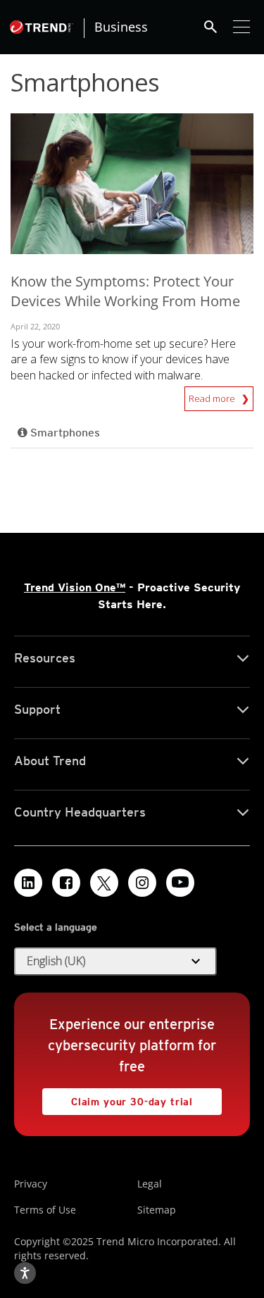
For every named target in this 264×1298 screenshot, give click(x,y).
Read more (212, 395)
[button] (115, 961)
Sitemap (156, 1209)
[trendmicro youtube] (180, 883)
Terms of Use (45, 1209)
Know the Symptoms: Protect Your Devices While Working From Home (125, 291)
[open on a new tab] (104, 883)
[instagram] (142, 883)
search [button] (210, 26)
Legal (149, 1183)
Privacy (30, 1183)
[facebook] (66, 883)
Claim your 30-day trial (117, 1097)
